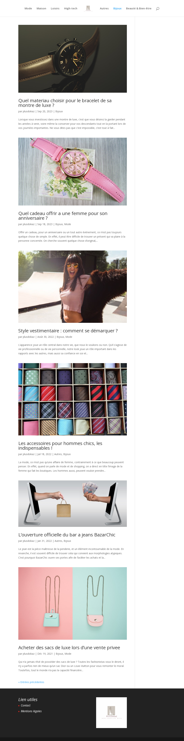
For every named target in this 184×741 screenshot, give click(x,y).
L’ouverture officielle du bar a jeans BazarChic (66, 534)
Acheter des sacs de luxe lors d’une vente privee (69, 647)
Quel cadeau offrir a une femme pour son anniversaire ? (62, 215)
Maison (41, 8)
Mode (28, 8)
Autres (104, 8)
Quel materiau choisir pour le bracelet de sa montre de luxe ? (65, 102)
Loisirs (55, 8)
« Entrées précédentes (31, 682)
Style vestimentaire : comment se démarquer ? (68, 330)
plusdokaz (28, 111)
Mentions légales (31, 711)
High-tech (70, 8)
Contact (25, 705)
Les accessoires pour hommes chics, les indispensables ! (60, 445)
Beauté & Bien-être (138, 8)
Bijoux (117, 8)
